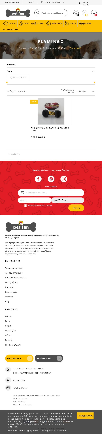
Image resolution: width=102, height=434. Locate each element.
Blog (7, 301)
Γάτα (7, 321)
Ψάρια (8, 335)
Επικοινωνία (11, 292)
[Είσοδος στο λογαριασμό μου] (84, 12)
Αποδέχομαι (85, 415)
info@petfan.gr (20, 388)
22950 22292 (86, 3)
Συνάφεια (82, 91)
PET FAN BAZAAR (13, 345)
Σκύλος (8, 316)
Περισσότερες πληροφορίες (23, 430)
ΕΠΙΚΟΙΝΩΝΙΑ (12, 2)
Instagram (63, 179)
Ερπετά (8, 340)
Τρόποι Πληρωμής (14, 273)
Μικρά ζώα (10, 330)
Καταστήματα (44, 358)
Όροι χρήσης (11, 282)
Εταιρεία (9, 287)
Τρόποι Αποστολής (14, 268)
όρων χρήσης (46, 205)
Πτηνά (8, 325)
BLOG (31, 2)
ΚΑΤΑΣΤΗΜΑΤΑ (53, 2)
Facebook (38, 179)
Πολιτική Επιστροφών (15, 277)
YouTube (51, 179)
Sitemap (9, 296)
